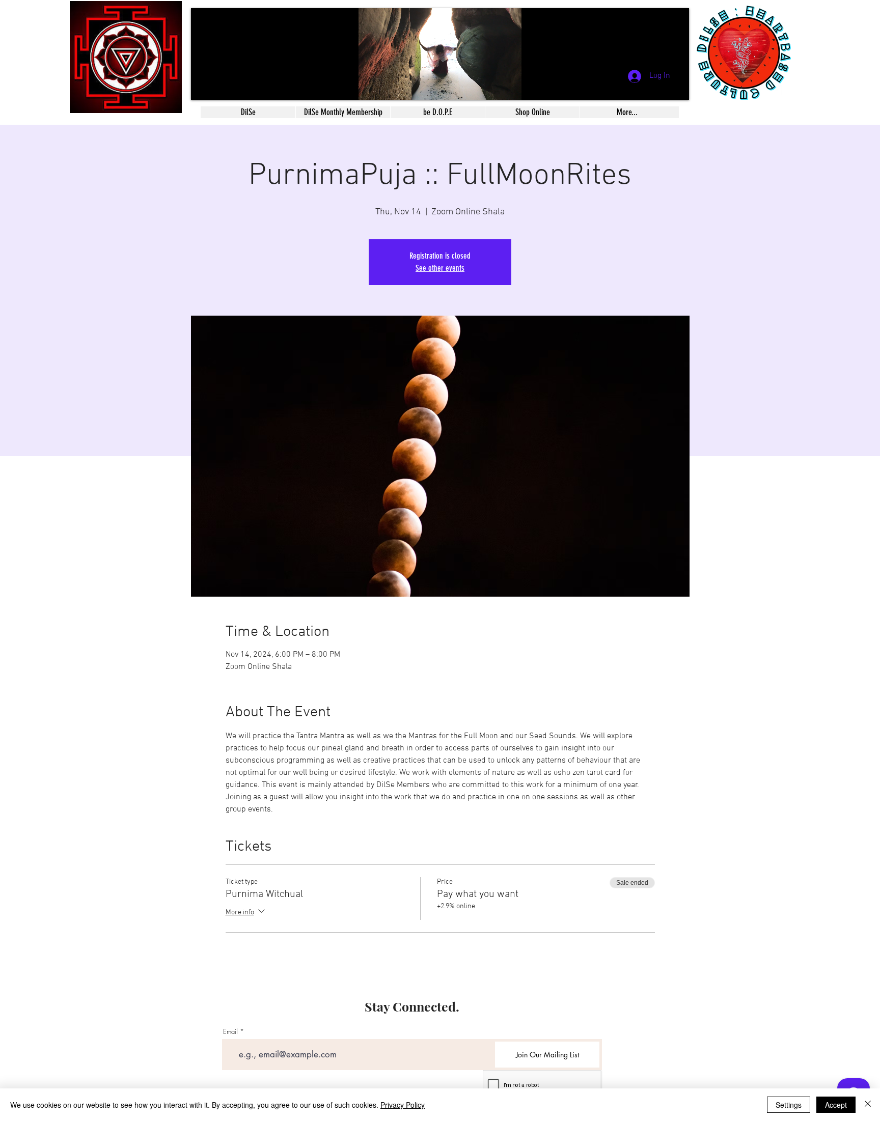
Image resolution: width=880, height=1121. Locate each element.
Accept (836, 1105)
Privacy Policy (402, 1105)
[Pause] (204, 86)
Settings (789, 1105)
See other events (440, 268)
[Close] (868, 1105)
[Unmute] (221, 86)
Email (230, 1031)
